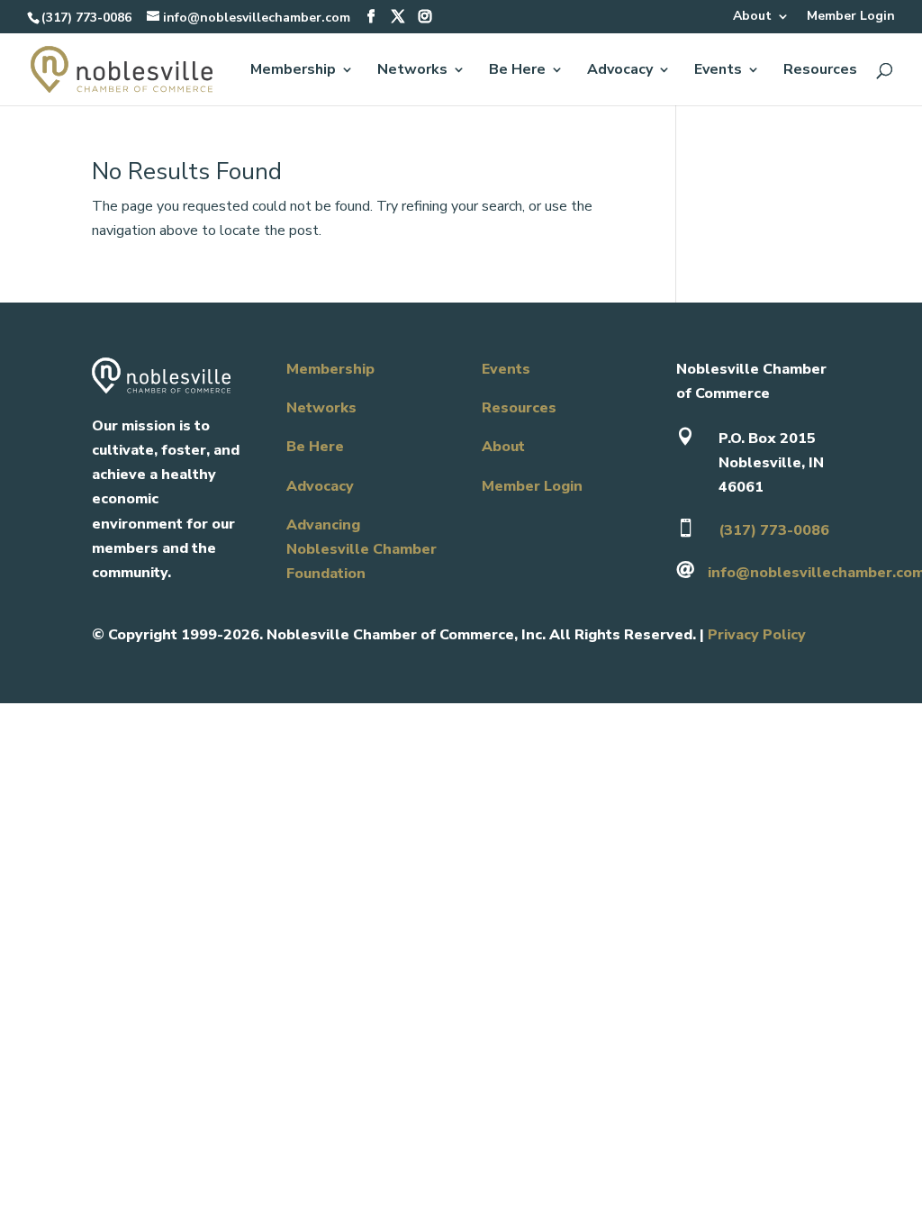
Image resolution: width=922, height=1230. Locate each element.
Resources (820, 71)
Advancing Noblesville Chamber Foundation (361, 549)
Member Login (851, 17)
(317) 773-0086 (86, 17)
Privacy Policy (757, 635)
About (752, 17)
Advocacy (620, 71)
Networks (412, 71)
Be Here (517, 71)
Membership (293, 71)
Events (718, 71)
